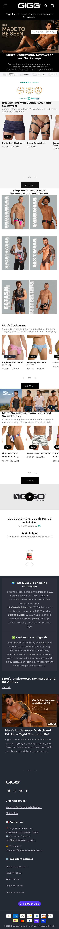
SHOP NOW (48, 32)
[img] (29, 522)
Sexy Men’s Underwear (37, 275)
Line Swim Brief (10, 453)
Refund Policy (13, 879)
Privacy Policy (13, 873)
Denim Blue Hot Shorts (13, 143)
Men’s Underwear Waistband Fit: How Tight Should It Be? (28, 732)
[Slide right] (36, 177)
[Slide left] (23, 177)
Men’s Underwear (14, 232)
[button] (6, 6)
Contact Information (17, 866)
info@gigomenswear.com (20, 840)
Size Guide (12, 813)
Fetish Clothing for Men (14, 319)
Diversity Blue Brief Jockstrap (37, 363)
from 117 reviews (27, 526)
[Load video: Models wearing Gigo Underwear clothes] (29, 497)
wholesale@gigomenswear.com (24, 850)
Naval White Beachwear (39, 453)
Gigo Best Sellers (41, 317)
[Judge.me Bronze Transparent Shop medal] (20, 90)
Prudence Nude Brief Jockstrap (12, 363)
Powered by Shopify (46, 926)
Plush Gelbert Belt (36, 143)
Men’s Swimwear (41, 232)
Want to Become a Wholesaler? (24, 807)
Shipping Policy (14, 885)
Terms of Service (15, 892)
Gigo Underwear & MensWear (24, 926)
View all (29, 185)
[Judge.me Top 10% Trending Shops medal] (38, 90)
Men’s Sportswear (14, 273)
